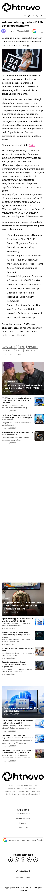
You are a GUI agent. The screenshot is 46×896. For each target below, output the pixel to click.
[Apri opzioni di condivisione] (42, 31)
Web (20, 355)
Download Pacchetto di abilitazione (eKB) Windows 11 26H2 (17, 721)
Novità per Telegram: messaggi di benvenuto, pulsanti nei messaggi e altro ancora (17, 417)
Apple (7, 598)
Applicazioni (9, 347)
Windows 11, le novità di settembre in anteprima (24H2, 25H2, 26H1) (23, 386)
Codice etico (23, 827)
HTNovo (11, 31)
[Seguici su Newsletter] (23, 859)
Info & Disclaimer (23, 814)
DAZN (32, 145)
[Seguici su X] (37, 16)
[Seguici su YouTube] (29, 859)
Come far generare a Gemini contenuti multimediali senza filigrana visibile (14, 664)
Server (19, 351)
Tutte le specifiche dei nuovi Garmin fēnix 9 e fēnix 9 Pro (17, 433)
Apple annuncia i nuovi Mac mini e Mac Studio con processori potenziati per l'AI (23, 605)
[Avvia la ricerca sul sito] (42, 16)
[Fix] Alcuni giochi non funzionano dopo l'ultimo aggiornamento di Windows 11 (16, 400)
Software (31, 351)
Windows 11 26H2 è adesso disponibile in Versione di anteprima (17, 736)
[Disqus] (23, 480)
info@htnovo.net (23, 877)
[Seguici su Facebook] (33, 16)
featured (32, 347)
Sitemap (23, 823)
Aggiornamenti (11, 381)
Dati (22, 347)
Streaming (8, 355)
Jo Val (6, 391)
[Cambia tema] (29, 16)
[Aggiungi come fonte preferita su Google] (34, 31)
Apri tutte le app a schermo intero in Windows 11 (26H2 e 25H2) (17, 620)
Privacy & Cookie (23, 818)
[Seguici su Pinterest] (35, 859)
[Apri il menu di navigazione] (24, 16)
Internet (7, 351)
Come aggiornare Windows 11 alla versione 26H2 (22, 709)
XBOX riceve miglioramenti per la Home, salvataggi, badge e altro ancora (16, 634)
